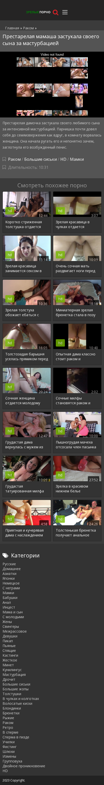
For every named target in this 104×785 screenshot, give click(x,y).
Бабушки (10, 597)
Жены (7, 621)
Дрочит (9, 679)
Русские (9, 563)
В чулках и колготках (21, 698)
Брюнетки (11, 713)
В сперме (10, 732)
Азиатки (9, 573)
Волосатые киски (17, 703)
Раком (14, 159)
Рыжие (8, 717)
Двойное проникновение (24, 765)
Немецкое (11, 583)
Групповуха (12, 761)
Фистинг (10, 746)
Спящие (9, 650)
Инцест (9, 607)
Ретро (8, 727)
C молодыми (13, 616)
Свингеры (11, 626)
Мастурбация (14, 674)
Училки (9, 741)
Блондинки (12, 708)
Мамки (77, 159)
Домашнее (12, 568)
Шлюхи (9, 751)
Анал (7, 602)
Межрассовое (15, 631)
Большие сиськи (40, 159)
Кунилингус (12, 669)
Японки (9, 578)
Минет (8, 664)
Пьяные (9, 645)
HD (63, 159)
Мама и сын (13, 612)
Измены (9, 756)
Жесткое (10, 660)
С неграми (11, 588)
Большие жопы (16, 689)
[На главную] (37, 12)
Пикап (8, 640)
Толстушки (12, 693)
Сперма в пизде (16, 737)
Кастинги (10, 655)
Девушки (10, 636)
